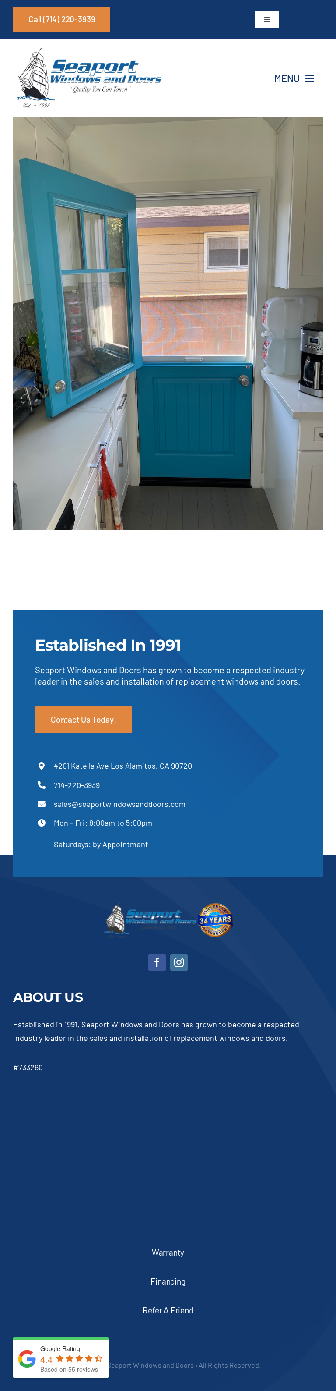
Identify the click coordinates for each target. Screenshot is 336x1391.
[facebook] (157, 962)
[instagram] (179, 962)
